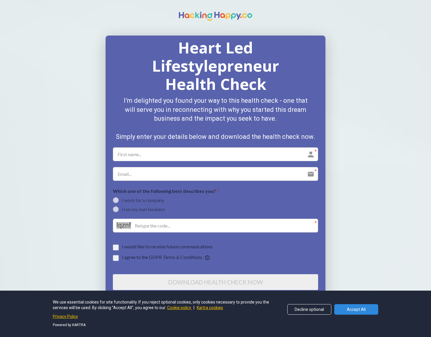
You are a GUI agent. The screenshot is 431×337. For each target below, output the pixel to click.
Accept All (356, 309)
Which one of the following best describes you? (164, 191)
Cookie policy (179, 307)
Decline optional (309, 309)
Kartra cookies (210, 307)
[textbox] (215, 65)
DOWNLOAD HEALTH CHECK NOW (215, 282)
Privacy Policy (65, 316)
